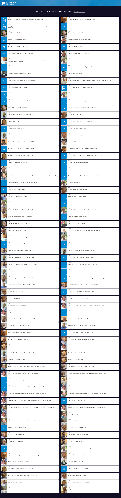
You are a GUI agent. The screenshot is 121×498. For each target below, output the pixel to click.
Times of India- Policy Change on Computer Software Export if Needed (85, 155)
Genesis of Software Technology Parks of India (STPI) (21, 141)
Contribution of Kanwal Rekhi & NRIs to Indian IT (79, 482)
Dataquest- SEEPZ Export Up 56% (76, 400)
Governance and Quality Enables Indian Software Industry (82, 325)
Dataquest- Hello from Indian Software (17, 39)
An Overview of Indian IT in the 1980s (77, 475)
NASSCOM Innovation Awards (15, 482)
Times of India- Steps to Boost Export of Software (20, 101)
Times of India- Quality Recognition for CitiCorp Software (21, 53)
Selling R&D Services (73, 489)
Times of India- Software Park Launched (17, 128)
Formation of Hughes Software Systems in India (79, 94)
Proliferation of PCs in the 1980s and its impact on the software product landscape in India (29, 400)
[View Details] (4, 20)
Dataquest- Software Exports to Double (77, 196)
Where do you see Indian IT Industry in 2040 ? (19, 346)
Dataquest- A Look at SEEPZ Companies (17, 162)
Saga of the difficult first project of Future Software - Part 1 (82, 209)
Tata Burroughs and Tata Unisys (15, 441)
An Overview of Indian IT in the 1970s (77, 427)
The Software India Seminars (15, 32)
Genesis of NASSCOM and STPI (75, 461)
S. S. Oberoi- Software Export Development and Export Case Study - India (25, 19)
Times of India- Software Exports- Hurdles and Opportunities (23, 182)
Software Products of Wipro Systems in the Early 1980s (81, 19)
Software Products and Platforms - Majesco (78, 189)
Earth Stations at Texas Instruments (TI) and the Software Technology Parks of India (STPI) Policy (91, 80)
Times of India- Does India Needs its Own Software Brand (22, 80)
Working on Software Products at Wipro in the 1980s (20, 73)
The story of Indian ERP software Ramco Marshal (80, 346)
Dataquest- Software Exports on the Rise (78, 216)
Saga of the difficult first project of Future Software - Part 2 (82, 237)
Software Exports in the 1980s (75, 114)
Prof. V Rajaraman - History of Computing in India (80, 87)
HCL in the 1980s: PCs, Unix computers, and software (81, 339)
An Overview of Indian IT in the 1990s (17, 291)
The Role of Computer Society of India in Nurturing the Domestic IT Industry (86, 305)
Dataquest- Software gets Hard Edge (77, 101)
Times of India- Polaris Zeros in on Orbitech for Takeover (82, 291)
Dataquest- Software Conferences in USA (18, 46)
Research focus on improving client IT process (19, 325)
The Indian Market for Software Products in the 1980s (21, 135)
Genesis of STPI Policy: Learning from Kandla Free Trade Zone (23, 475)
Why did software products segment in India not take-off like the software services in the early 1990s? (32, 175)
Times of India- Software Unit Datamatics (78, 244)
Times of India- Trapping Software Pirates (78, 26)
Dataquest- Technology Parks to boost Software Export (81, 271)
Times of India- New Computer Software (17, 244)
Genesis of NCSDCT (73, 421)
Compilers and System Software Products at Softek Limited (22, 169)
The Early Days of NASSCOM (75, 380)
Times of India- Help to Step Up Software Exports (80, 203)
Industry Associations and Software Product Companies (21, 114)
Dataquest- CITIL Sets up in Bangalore (17, 380)
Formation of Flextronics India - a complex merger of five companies (84, 448)
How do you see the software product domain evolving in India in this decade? (27, 366)
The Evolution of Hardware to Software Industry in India (81, 318)
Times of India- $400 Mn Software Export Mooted (20, 94)
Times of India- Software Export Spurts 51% (78, 162)
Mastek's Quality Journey (14, 298)
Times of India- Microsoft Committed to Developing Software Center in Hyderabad (88, 278)
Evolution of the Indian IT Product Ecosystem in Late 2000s (22, 264)
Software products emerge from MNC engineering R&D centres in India (25, 414)
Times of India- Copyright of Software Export (19, 87)
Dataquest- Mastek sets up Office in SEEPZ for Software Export (83, 264)
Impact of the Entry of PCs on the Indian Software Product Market (24, 271)
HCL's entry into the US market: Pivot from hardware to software (84, 284)
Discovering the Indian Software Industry (18, 196)
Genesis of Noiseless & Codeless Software (18, 305)
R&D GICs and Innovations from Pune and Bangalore (20, 250)
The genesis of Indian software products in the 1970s (21, 312)
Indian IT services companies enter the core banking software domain (85, 386)
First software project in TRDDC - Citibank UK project (81, 366)
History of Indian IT (93, 3)
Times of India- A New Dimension (16, 448)
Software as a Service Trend (75, 73)
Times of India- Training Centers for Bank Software (80, 121)
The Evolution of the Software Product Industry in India (81, 250)
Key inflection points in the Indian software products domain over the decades (27, 393)
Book (101, 3)
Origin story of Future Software (75, 182)
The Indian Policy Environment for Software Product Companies (23, 352)
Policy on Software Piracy (14, 121)
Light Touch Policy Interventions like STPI (18, 339)
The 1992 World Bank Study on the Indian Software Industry (82, 148)
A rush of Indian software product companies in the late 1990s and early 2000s (87, 407)
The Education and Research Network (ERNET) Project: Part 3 (23, 237)
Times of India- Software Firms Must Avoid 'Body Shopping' (82, 107)
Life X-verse (108, 3)
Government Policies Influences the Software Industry (21, 155)
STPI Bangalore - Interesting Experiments (78, 434)
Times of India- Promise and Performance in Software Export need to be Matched (27, 386)
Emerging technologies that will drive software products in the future (24, 373)
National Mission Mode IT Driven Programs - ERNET (20, 461)
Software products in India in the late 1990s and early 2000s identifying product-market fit (29, 421)
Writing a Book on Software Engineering (77, 223)
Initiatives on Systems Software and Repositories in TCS (21, 318)
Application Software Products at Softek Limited (79, 39)
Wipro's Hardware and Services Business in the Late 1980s (22, 284)
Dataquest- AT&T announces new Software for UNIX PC (81, 169)
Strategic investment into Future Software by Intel (20, 203)
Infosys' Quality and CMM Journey (76, 359)
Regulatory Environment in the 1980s (77, 352)
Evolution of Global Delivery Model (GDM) (78, 455)
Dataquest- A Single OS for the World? (17, 427)
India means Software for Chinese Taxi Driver (79, 141)
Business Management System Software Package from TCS (22, 278)
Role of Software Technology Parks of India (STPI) (80, 135)
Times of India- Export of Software (16, 189)
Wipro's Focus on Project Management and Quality (20, 332)
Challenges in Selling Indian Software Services (79, 32)
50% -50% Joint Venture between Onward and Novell (20, 468)
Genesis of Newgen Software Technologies (78, 53)
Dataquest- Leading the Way (75, 46)
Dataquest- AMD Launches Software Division (79, 312)
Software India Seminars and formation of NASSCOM (80, 60)
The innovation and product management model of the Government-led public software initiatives (31, 407)
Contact (116, 3)
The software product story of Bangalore (78, 298)
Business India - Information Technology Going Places (81, 67)
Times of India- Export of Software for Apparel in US (80, 332)
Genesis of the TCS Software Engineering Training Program (22, 209)
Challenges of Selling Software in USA (17, 230)
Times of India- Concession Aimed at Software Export (81, 257)
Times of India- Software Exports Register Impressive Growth (83, 175)
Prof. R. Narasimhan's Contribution (16, 489)
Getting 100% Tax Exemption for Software (18, 107)
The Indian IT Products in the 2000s (16, 359)
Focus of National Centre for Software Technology (20, 216)
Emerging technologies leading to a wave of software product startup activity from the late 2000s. (92, 414)
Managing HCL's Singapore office (16, 434)
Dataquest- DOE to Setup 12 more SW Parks (79, 468)
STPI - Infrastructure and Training (76, 441)
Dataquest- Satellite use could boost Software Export (21, 148)
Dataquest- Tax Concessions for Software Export (20, 67)
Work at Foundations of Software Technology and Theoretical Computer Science (87, 373)
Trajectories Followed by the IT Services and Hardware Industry (23, 455)
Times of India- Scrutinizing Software (77, 128)
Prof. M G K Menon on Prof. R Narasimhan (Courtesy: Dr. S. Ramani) (84, 230)
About (83, 3)
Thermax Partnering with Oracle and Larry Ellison (19, 223)
